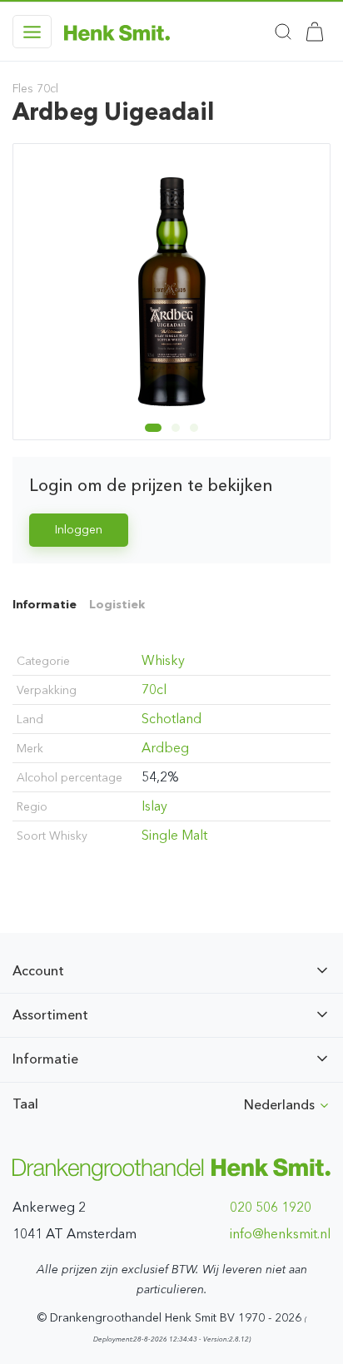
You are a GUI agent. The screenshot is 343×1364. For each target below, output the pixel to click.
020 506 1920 (270, 1207)
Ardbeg (165, 748)
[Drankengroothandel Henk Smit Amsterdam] (117, 32)
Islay (154, 806)
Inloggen (78, 530)
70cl (154, 689)
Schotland (171, 719)
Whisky (163, 660)
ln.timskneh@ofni (280, 1234)
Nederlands (281, 1105)
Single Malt (174, 835)
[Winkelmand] (315, 31)
